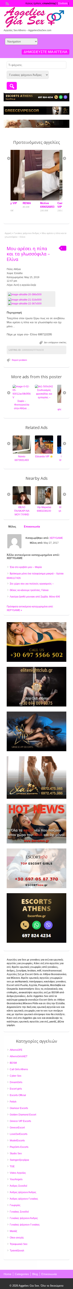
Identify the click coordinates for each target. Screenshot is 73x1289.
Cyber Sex (15, 1075)
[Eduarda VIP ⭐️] (22, 452)
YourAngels (16, 1179)
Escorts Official (18, 1095)
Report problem (19, 360)
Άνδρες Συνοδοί (18, 1185)
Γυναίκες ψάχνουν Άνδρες (26, 233)
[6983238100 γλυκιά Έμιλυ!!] (44, 503)
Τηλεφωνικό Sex (18, 1244)
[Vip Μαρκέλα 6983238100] (22, 503)
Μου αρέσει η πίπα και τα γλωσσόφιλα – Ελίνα (28, 253)
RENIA (17, 203)
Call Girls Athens (19, 1069)
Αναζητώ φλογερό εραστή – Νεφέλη (44, 409)
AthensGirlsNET (18, 1056)
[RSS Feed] (7, 3)
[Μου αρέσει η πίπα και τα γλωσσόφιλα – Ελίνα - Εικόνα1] (25, 299)
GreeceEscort (17, 1127)
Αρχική (8, 233)
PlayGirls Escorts (19, 1147)
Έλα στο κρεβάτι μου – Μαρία (26, 567)
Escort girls (16, 1088)
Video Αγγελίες (18, 1172)
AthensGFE (16, 1050)
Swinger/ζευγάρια (19, 1160)
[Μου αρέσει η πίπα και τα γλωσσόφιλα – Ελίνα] (31, 294)
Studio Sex (16, 1153)
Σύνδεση (63, 3)
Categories (22, 1274)
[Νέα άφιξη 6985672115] (44, 452)
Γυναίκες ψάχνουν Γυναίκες (25, 1224)
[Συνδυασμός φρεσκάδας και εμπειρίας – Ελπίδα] (22, 386)
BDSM (13, 1062)
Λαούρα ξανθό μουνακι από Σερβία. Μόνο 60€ (35, 596)
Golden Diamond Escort (23, 1114)
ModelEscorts (17, 1140)
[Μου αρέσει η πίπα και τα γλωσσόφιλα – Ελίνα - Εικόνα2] (25, 303)
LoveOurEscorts (18, 1134)
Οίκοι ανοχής (17, 1237)
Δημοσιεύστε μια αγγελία (45, 52)
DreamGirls (16, 1082)
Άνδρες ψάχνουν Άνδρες (23, 1192)
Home (7, 1274)
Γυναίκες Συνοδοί (19, 1211)
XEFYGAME (56, 538)
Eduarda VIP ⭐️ (22, 456)
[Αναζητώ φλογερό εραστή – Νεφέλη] (44, 402)
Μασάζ (13, 1231)
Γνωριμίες (15, 1205)
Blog (35, 1274)
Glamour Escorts (19, 1108)
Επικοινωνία (49, 1274)
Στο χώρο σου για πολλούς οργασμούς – (32, 583)
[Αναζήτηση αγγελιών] (12, 86)
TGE (12, 1166)
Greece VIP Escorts (20, 1121)
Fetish (13, 1101)
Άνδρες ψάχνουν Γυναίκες (24, 1198)
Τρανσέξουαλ (17, 1250)
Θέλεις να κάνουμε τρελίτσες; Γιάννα (29, 590)
